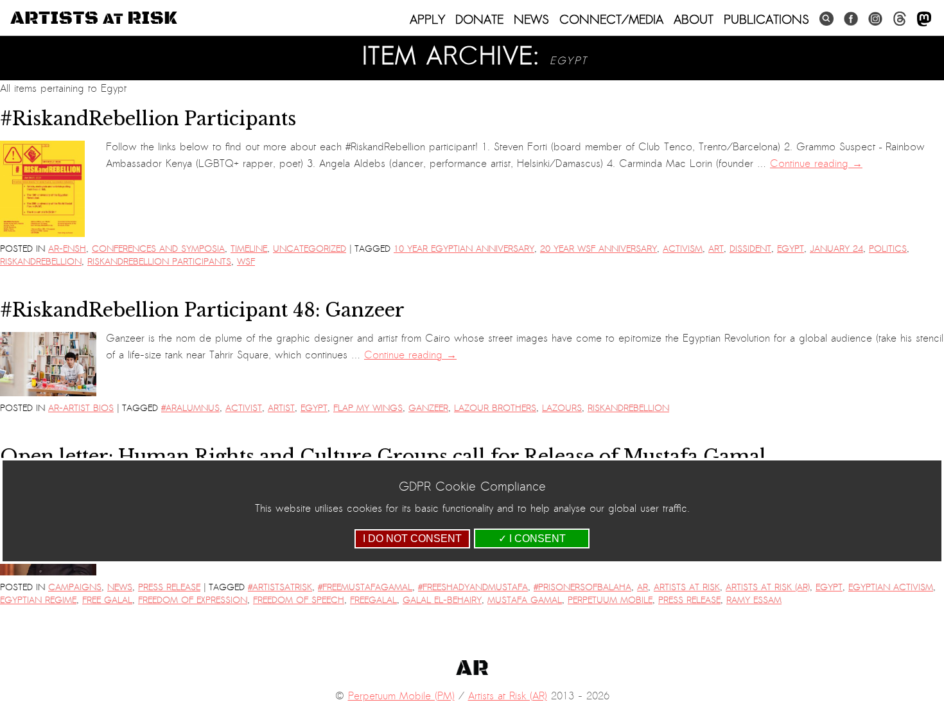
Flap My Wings (368, 408)
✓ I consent (532, 538)
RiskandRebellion (41, 261)
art (716, 249)
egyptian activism (890, 587)
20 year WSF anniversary (598, 249)
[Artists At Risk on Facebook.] (851, 19)
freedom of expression (192, 600)
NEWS (531, 19)
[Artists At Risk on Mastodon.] (924, 19)
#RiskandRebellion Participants (148, 118)
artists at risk (687, 587)
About (693, 19)
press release (689, 600)
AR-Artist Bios (81, 408)
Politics (888, 249)
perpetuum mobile (610, 600)
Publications (766, 19)
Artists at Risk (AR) (768, 587)
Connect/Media (611, 19)
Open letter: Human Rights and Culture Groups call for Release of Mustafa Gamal (383, 456)
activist (243, 408)
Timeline (249, 249)
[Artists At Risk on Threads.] (899, 19)
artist (281, 408)
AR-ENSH (67, 249)
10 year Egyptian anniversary (464, 249)
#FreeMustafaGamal (365, 587)
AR (642, 587)
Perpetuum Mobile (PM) (401, 696)
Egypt (790, 249)
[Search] (826, 19)
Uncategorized (309, 249)
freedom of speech (298, 600)
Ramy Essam (754, 600)
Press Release (169, 587)
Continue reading (816, 163)
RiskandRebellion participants (159, 261)
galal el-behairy (442, 600)
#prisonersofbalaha (582, 587)
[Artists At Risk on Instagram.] (875, 19)
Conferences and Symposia (158, 249)
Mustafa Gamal (524, 600)
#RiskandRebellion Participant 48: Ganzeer (202, 310)
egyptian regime (38, 600)
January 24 (836, 249)
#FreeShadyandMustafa (473, 587)
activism (683, 249)
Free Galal (107, 600)
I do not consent (412, 538)
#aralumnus (190, 408)
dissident (750, 249)
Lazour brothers (495, 408)
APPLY (427, 19)
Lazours (562, 408)
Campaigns (74, 587)
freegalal (373, 600)
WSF (246, 261)
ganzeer (428, 408)
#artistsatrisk (280, 587)
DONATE (479, 19)
